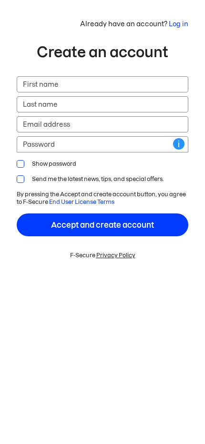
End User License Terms (81, 202)
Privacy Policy (115, 255)
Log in (178, 24)
